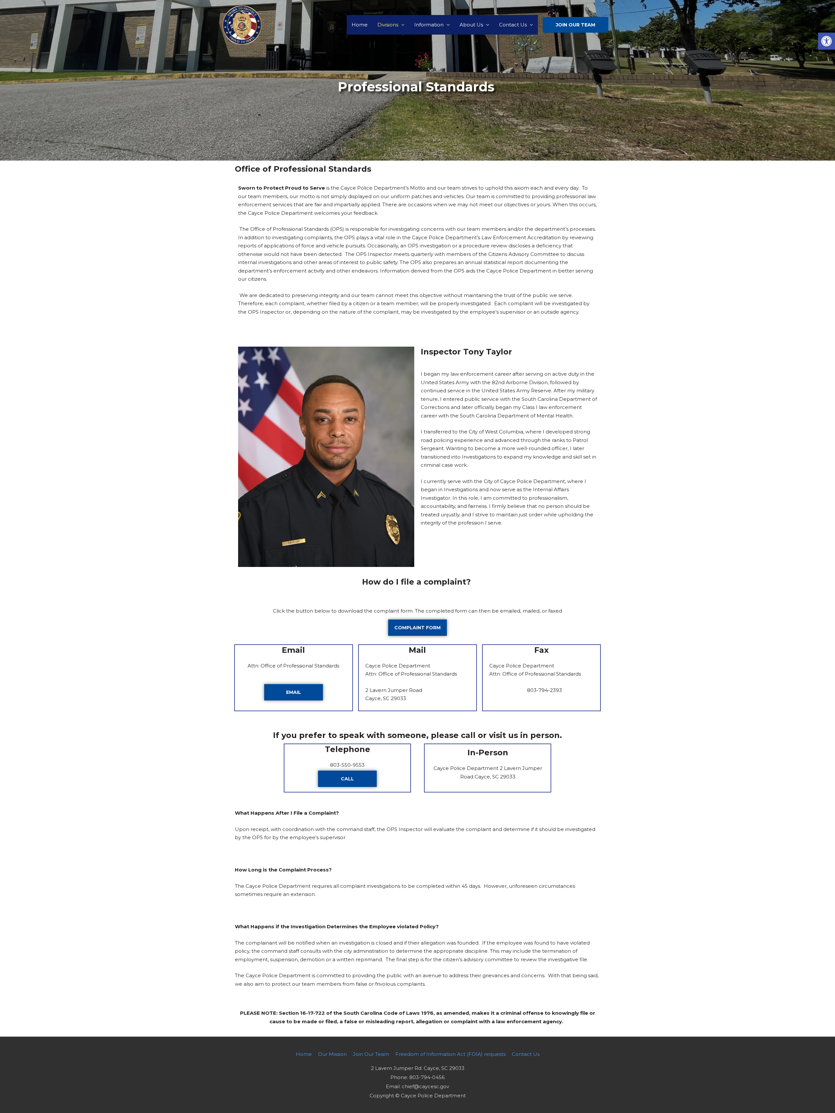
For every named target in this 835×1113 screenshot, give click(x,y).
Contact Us (513, 25)
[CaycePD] (242, 24)
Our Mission (332, 1054)
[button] (826, 41)
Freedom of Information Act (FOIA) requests (450, 1054)
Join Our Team (371, 1054)
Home (360, 25)
